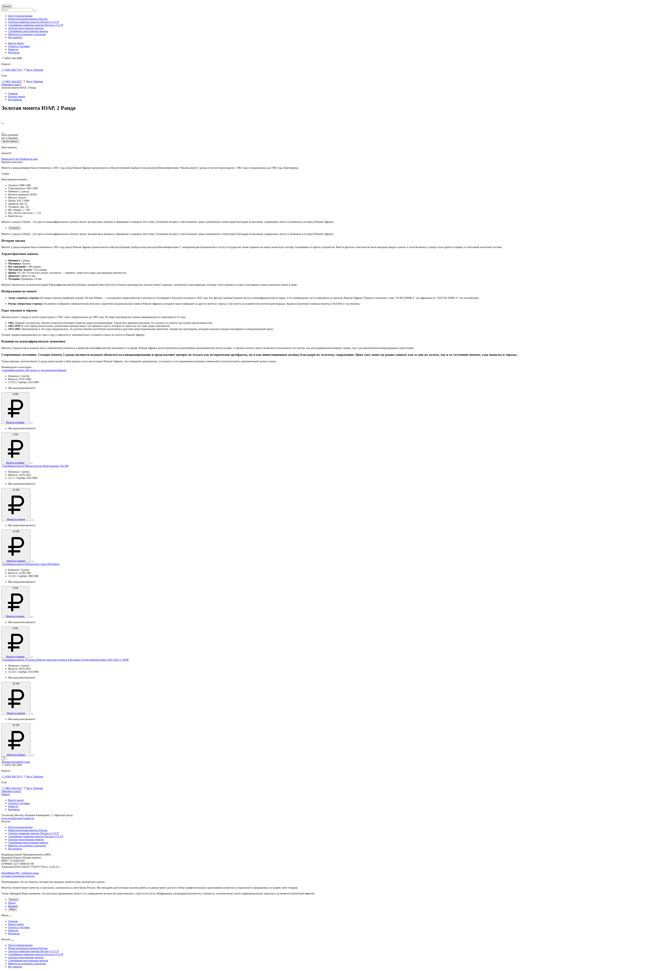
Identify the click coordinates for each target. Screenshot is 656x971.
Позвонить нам (28, 158)
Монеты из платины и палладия (27, 34)
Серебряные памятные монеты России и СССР (35, 25)
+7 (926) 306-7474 (12, 69)
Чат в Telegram (34, 69)
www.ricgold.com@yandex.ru (17, 818)
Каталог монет (16, 96)
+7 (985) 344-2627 (12, 81)
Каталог (7, 6)
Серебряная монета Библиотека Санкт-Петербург (31, 564)
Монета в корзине (15, 422)
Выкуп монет (16, 43)
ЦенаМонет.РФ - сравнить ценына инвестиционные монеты (20, 874)
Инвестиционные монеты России (27, 18)
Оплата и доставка (19, 46)
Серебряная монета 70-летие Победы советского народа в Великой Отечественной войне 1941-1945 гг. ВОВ (65, 659)
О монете (14, 228)
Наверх (5, 794)
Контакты (14, 52)
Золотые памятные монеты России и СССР (33, 22)
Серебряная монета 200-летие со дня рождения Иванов (34, 370)
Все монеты (15, 37)
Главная (12, 93)
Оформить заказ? (11, 84)
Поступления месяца (20, 15)
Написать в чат (10, 158)
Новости (13, 49)
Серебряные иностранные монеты (28, 31)
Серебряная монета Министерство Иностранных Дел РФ (35, 465)
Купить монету (10, 141)
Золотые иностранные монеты (26, 28)
